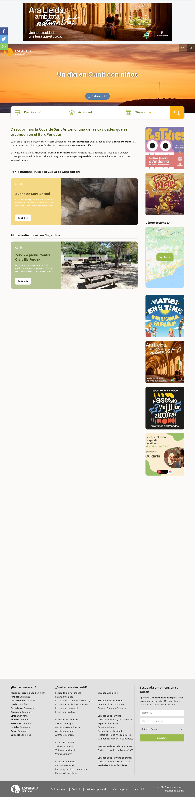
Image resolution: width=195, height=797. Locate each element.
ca (183, 48)
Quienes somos (59, 789)
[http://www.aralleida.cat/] (97, 22)
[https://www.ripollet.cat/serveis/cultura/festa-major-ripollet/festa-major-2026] (164, 194)
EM (182, 790)
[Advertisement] (74, 317)
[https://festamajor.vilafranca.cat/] (164, 408)
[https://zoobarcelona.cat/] (164, 454)
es (191, 48)
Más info (23, 217)
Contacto (76, 789)
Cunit (18, 184)
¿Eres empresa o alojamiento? (128, 789)
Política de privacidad (97, 789)
